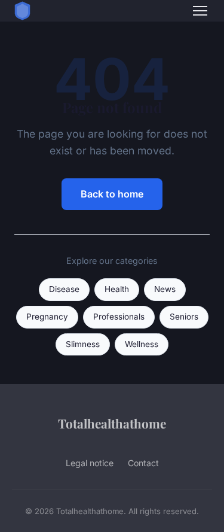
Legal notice (89, 463)
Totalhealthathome (112, 423)
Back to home (112, 194)
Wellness (141, 344)
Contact (143, 463)
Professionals (119, 316)
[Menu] (200, 10)
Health (117, 289)
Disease (64, 289)
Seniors (184, 316)
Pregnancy (47, 316)
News (165, 289)
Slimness (83, 344)
